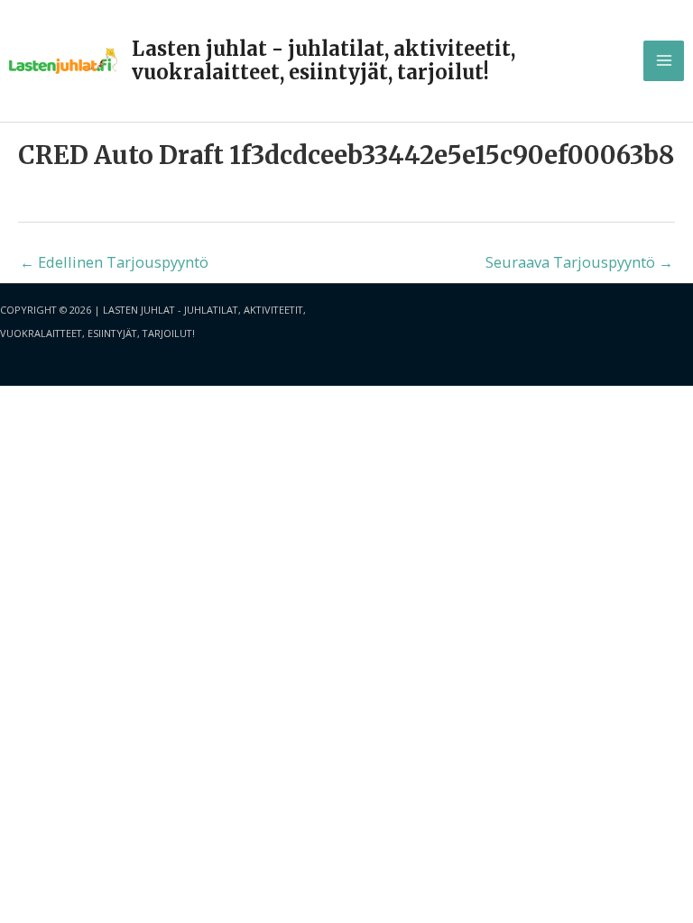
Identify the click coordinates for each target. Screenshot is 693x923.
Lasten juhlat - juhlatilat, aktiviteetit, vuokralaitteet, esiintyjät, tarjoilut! (323, 60)
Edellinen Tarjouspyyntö (114, 261)
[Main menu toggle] (663, 61)
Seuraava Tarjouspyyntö (579, 261)
